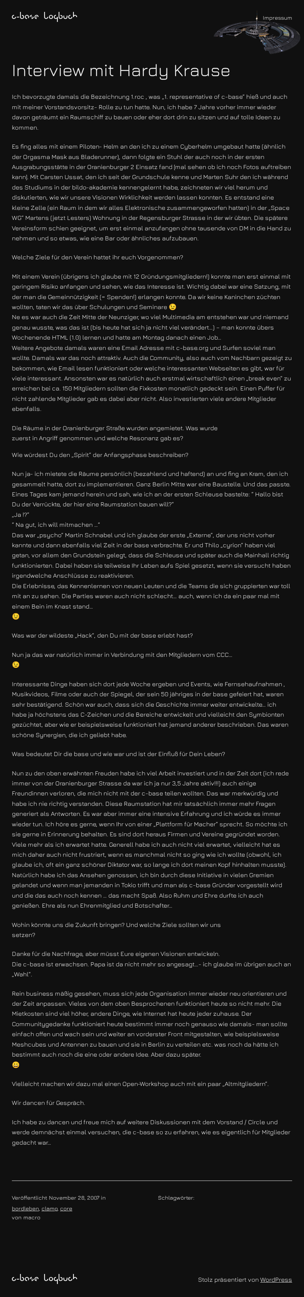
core (66, 1208)
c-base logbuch (45, 17)
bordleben (25, 1208)
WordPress (276, 1279)
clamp (49, 1208)
